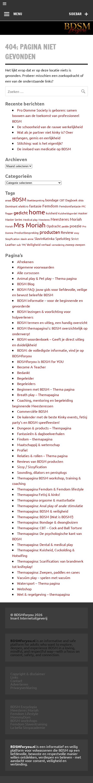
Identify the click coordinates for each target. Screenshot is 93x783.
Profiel (22, 450)
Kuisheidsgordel (67, 213)
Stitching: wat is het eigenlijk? (40, 143)
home (37, 212)
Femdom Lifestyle (24, 713)
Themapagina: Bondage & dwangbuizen (47, 522)
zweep (69, 244)
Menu (17, 13)
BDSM (19, 199)
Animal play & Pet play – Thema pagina (47, 278)
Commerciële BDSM (32, 411)
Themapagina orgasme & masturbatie (46, 500)
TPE (24, 244)
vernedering (58, 244)
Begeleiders (26, 383)
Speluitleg (62, 238)
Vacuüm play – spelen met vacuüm (43, 577)
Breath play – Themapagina (38, 394)
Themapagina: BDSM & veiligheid (42, 511)
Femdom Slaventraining (28, 724)
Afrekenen (25, 261)
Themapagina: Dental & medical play (45, 544)
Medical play (30, 219)
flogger (9, 213)
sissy (76, 233)
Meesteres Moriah (66, 219)
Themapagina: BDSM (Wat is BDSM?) (45, 516)
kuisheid (51, 213)
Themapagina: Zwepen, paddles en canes (48, 572)
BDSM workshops (23, 720)
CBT (61, 200)
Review (67, 232)
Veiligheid (33, 244)
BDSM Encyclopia (23, 706)
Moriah (9, 226)
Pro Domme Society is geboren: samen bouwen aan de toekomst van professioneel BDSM (45, 115)
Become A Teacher (31, 367)
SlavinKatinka (44, 238)
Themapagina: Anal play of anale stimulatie (50, 505)
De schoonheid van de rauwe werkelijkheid (50, 127)
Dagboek (71, 200)
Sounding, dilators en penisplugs (42, 472)
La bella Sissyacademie (27, 727)
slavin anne (27, 239)
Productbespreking (26, 233)
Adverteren (19, 684)
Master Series (13, 219)
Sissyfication (12, 239)
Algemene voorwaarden (35, 267)
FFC (84, 206)
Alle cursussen (28, 272)
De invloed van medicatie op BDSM (44, 149)
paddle (65, 226)
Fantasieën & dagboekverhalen (40, 433)
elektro (23, 206)
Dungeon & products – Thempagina (44, 428)
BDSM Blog (25, 283)
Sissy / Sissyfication (32, 466)
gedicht (21, 212)
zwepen (80, 244)
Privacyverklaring (23, 687)
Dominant (11, 206)
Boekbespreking (35, 200)
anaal (8, 200)
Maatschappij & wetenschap (38, 444)
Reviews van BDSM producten (40, 461)
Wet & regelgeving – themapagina (43, 594)
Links (14, 677)
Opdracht (53, 226)
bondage (52, 200)
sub (19, 244)
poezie (76, 225)
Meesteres (44, 219)
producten (50, 232)
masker (82, 213)
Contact (16, 680)
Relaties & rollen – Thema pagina (42, 455)
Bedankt (23, 372)
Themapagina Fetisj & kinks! (38, 494)
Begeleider (25, 378)
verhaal (46, 244)
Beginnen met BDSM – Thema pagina (45, 389)
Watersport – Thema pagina (38, 583)
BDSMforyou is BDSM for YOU (40, 361)
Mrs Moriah (30, 225)
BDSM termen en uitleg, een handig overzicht (52, 322)
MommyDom (20, 717)
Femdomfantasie (70, 206)
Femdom (50, 206)
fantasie (35, 206)
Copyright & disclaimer (27, 673)
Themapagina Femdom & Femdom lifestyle (50, 489)
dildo (80, 200)
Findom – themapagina (34, 439)
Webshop (24, 589)
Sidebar (75, 13)
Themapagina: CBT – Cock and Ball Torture (49, 528)
